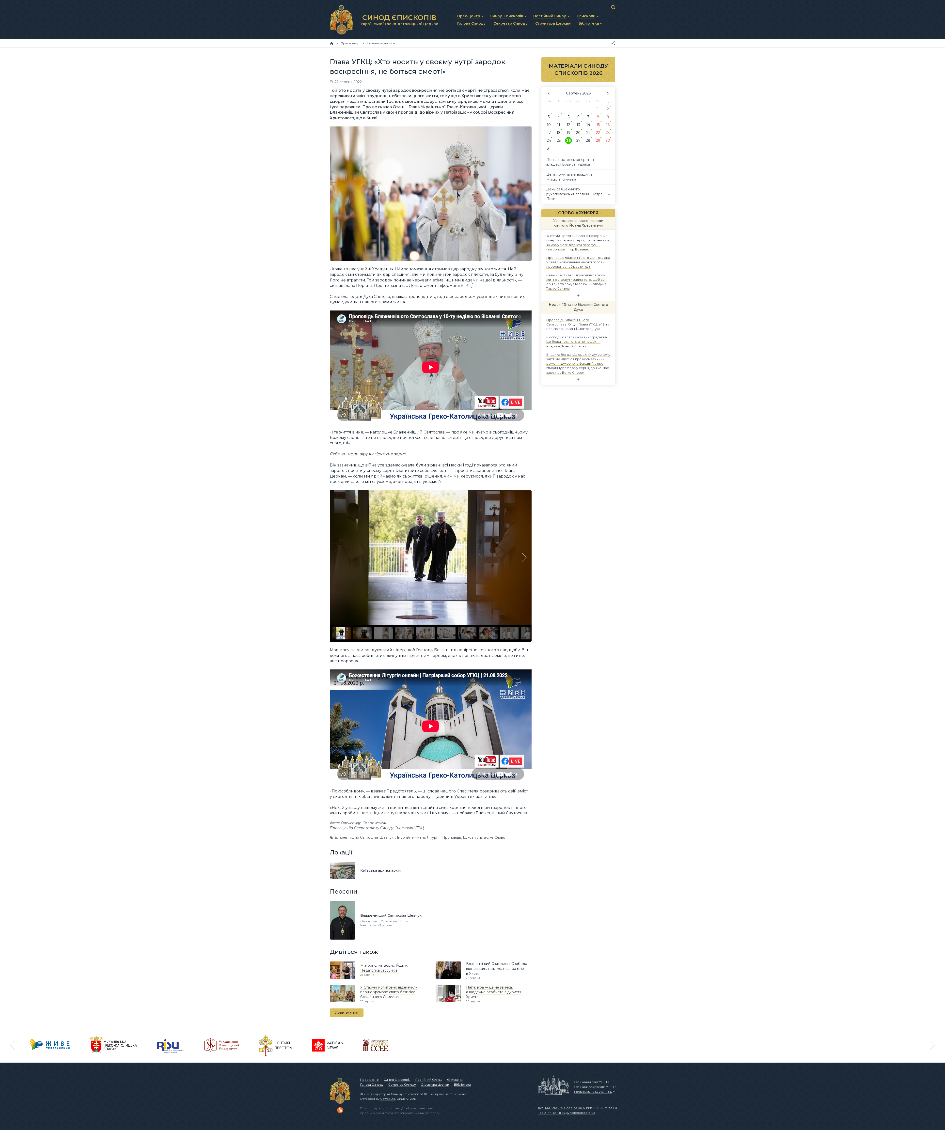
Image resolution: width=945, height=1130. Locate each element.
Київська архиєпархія (380, 870)
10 (549, 125)
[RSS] (340, 1110)
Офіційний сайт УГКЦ (590, 1082)
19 (568, 132)
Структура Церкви (435, 1084)
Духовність (472, 837)
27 (578, 140)
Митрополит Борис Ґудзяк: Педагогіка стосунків (384, 968)
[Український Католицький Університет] (221, 1045)
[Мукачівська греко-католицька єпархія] (113, 1045)
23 (608, 132)
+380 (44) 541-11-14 (551, 1113)
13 (578, 125)
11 (558, 125)
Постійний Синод (428, 1080)
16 (608, 125)
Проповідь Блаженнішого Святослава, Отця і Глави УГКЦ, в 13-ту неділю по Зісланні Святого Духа (577, 324)
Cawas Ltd (387, 1098)
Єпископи (455, 1080)
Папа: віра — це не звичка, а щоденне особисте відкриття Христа (493, 992)
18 (559, 132)
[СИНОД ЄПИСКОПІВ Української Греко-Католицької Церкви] (341, 19)
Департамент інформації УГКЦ (440, 285)
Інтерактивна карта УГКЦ (593, 1091)
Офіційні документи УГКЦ (594, 1087)
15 (598, 125)
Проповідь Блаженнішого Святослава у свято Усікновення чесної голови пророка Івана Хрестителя (578, 262)
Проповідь (451, 837)
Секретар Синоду (402, 1084)
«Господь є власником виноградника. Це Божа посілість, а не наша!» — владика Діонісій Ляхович (577, 341)
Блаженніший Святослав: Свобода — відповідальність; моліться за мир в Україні (499, 968)
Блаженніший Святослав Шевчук (364, 837)
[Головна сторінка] (331, 43)
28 (588, 140)
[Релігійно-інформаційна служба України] (171, 1045)
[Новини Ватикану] (328, 1045)
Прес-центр (369, 1080)
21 (588, 132)
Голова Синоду (371, 1084)
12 (568, 125)
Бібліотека (462, 1084)
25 (559, 140)
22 (598, 132)
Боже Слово (494, 837)
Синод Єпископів (397, 1080)
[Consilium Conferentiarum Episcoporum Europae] (375, 1045)
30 (608, 140)
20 (578, 132)
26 (568, 140)
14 (588, 125)
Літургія (434, 837)
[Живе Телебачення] (50, 1045)
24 (549, 140)
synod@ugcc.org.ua (581, 1113)
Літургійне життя (410, 837)
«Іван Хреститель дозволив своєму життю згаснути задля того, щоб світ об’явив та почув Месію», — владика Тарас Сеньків (576, 281)
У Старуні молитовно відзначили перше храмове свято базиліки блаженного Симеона (389, 992)
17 (549, 132)
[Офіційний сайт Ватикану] (275, 1045)
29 (598, 140)
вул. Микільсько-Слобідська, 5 (561, 1108)
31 (549, 148)
